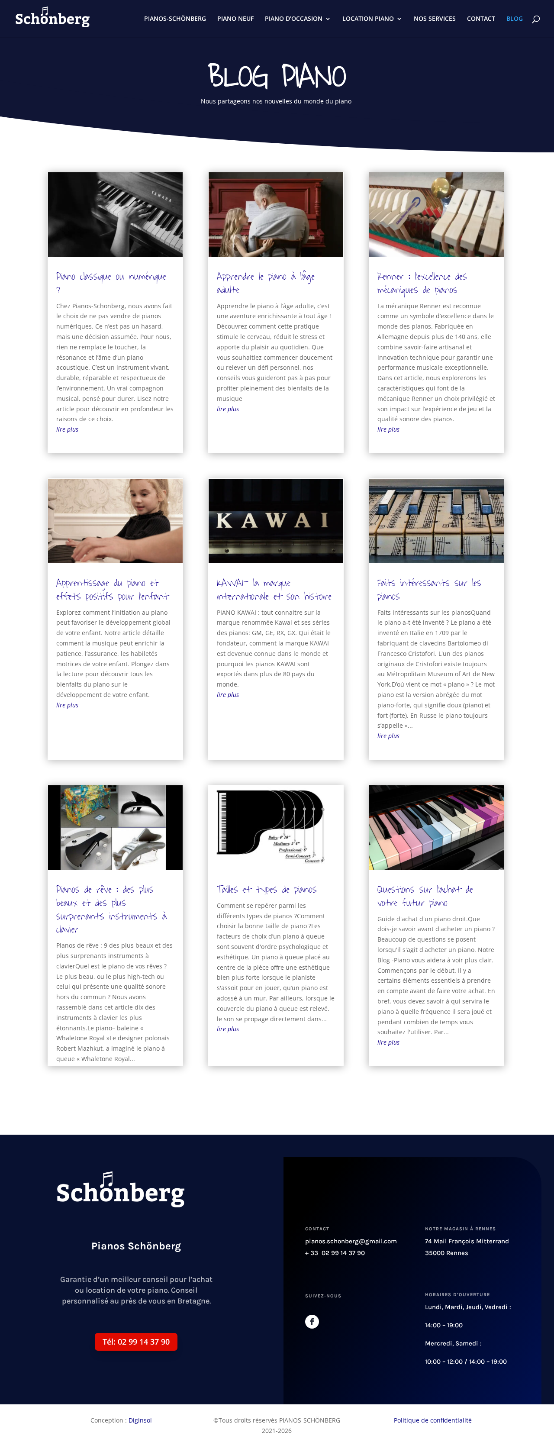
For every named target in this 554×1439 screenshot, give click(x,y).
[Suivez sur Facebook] (312, 1322)
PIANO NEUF (235, 19)
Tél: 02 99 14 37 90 (136, 1341)
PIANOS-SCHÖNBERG (175, 19)
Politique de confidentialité (433, 1420)
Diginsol (140, 1420)
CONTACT (481, 19)
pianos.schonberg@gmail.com (351, 1241)
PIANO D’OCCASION (293, 19)
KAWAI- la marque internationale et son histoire (274, 589)
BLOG (514, 19)
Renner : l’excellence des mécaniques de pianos (422, 283)
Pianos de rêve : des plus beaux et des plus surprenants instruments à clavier (111, 909)
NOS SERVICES (435, 19)
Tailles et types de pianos (267, 889)
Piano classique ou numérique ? (111, 283)
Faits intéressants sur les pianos (429, 589)
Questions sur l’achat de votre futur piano (425, 896)
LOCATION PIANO (368, 19)
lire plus (67, 429)
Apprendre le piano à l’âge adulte (266, 283)
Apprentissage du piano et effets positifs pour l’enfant (112, 589)
